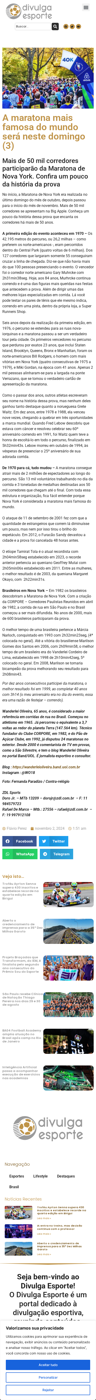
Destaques (66, 1176)
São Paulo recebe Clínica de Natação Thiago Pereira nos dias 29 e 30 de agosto (22, 999)
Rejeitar (48, 1390)
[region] (48, 1360)
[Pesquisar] (55, 26)
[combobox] (33, 26)
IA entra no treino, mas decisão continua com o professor (59, 1227)
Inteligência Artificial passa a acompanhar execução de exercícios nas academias (21, 1072)
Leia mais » (44, 1218)
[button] (86, 7)
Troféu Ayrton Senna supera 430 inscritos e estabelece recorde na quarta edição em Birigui (20, 891)
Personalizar (48, 1377)
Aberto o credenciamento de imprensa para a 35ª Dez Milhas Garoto (22, 926)
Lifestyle (40, 1176)
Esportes (16, 1176)
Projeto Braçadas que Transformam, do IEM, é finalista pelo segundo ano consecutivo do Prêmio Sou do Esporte (21, 964)
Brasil (14, 1187)
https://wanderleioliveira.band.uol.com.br (46, 767)
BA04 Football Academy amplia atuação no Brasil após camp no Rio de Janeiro (21, 1036)
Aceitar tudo (48, 1365)
